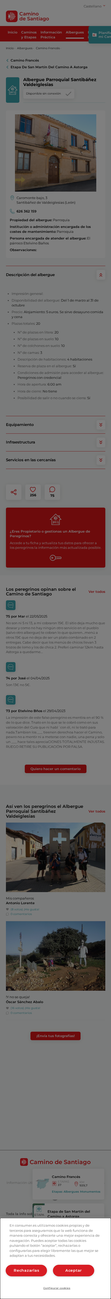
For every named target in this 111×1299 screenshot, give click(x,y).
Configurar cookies (56, 1288)
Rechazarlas (26, 1270)
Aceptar (73, 1270)
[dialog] (55, 1258)
